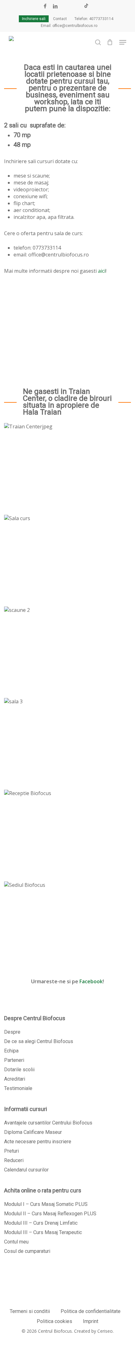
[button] (122, 42)
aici (101, 270)
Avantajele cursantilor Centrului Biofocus (48, 1123)
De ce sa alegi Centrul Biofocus (38, 1041)
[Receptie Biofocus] (67, 831)
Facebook (91, 981)
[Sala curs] (67, 556)
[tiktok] (86, 6)
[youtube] (66, 6)
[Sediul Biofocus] (67, 922)
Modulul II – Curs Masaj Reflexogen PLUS (50, 1214)
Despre (12, 1032)
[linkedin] (55, 6)
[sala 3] (67, 739)
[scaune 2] (67, 648)
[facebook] (45, 6)
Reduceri (14, 1160)
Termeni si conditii (30, 1311)
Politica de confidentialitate (91, 1311)
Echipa (11, 1051)
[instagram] (76, 6)
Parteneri (14, 1060)
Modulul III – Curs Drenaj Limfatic (41, 1223)
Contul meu (16, 1242)
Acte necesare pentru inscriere (37, 1142)
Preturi (11, 1151)
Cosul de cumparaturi (27, 1251)
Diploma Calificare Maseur (33, 1132)
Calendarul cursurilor (26, 1170)
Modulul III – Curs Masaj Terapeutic (43, 1232)
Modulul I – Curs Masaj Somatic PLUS (46, 1204)
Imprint (90, 1321)
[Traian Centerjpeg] (67, 464)
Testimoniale (18, 1088)
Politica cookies (54, 1321)
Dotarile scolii (19, 1069)
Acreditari (14, 1079)
